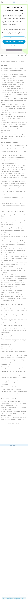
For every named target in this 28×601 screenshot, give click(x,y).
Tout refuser (14, 45)
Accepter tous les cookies (14, 41)
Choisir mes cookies (14, 37)
